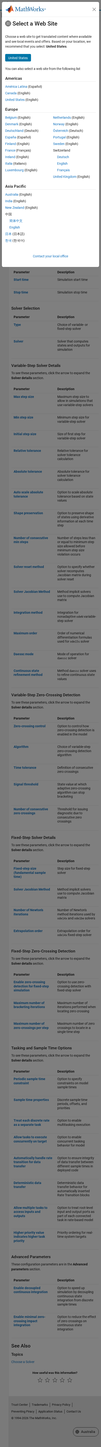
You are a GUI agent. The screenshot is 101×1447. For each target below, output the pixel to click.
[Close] (94, 9)
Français (63, 170)
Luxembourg (14, 170)
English (62, 163)
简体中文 (16, 221)
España (10, 137)
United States (15, 100)
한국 (8, 240)
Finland (10, 144)
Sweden (59, 144)
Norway (59, 124)
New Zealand (14, 207)
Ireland (10, 157)
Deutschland (14, 131)
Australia (11, 194)
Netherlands (62, 117)
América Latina (16, 86)
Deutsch (63, 157)
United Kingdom (64, 177)
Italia (8, 163)
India (8, 201)
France (10, 150)
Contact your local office (50, 256)
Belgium (11, 117)
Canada (11, 93)
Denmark (11, 124)
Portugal (59, 137)
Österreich (60, 131)
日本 (8, 234)
